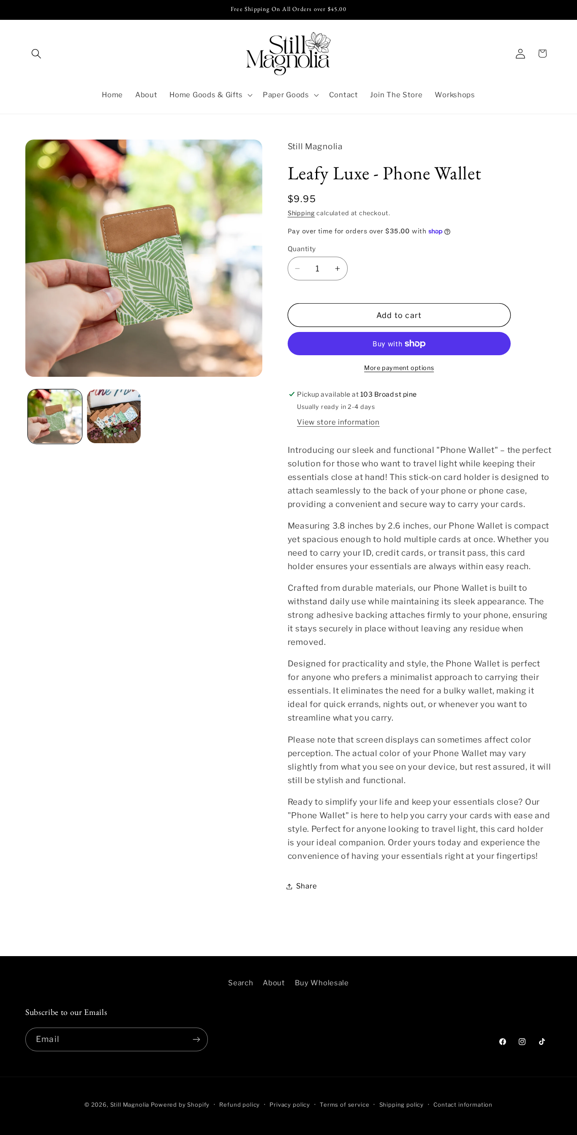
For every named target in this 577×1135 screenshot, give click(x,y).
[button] (36, 53)
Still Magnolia (130, 1104)
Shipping (301, 213)
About (274, 983)
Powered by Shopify (180, 1104)
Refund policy (239, 1104)
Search (240, 983)
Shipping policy (401, 1104)
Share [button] (306, 886)
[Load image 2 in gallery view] (114, 416)
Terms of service (344, 1104)
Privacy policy (289, 1104)
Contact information (463, 1104)
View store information (338, 422)
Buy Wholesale (322, 983)
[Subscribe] (196, 1039)
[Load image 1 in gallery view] (55, 416)
